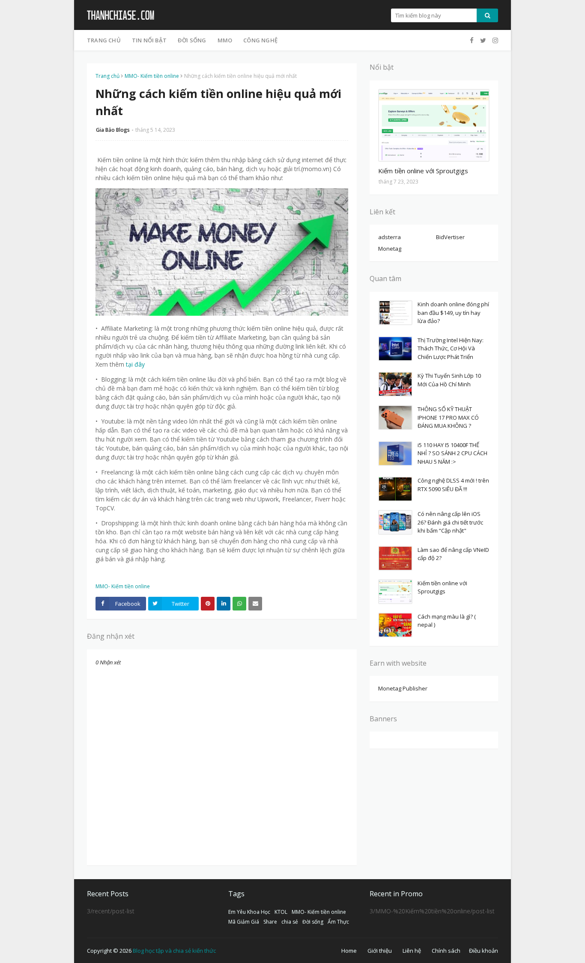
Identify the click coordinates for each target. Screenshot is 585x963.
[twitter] (483, 40)
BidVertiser (450, 237)
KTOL (281, 912)
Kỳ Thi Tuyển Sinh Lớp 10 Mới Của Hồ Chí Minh (449, 380)
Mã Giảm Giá (243, 921)
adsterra (389, 237)
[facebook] (472, 40)
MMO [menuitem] (225, 40)
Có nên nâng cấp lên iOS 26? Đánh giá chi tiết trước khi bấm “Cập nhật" (450, 522)
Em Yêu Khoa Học (249, 912)
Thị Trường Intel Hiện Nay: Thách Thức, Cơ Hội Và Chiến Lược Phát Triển (451, 348)
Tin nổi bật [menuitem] (149, 40)
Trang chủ (107, 76)
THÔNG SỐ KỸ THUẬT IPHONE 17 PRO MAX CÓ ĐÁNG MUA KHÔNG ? (448, 417)
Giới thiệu (379, 950)
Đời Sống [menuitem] (192, 40)
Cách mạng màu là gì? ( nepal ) (447, 621)
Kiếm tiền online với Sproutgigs (423, 170)
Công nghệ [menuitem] (260, 40)
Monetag (389, 248)
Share (270, 921)
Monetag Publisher (402, 688)
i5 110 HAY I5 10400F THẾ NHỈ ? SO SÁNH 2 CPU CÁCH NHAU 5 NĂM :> (452, 453)
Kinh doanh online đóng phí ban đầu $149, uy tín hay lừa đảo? (453, 312)
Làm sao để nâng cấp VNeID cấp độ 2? (453, 554)
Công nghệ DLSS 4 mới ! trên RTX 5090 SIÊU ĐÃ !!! (453, 485)
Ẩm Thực (338, 921)
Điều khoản (483, 950)
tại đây (135, 364)
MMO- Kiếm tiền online (152, 76)
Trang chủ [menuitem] (104, 40)
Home (349, 950)
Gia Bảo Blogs (113, 129)
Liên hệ (412, 950)
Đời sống (312, 921)
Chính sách (446, 950)
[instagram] (494, 40)
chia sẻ (289, 921)
